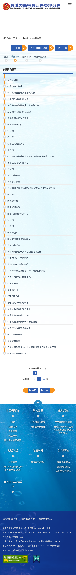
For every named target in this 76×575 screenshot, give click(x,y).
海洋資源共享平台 (12, 484)
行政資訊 (25, 38)
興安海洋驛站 (63, 466)
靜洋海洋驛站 (63, 462)
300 (44, 379)
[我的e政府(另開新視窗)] (36, 559)
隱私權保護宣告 (10, 518)
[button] (70, 5)
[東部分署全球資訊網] (32, 6)
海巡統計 (38, 450)
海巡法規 (12, 450)
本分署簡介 (12, 410)
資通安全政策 (45, 518)
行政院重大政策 (38, 422)
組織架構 (12, 426)
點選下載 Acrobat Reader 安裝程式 (45, 545)
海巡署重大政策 (38, 426)
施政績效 (63, 410)
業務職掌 (12, 431)
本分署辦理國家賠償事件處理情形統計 (12, 468)
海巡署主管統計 (38, 462)
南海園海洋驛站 (63, 471)
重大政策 (38, 410)
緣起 (13, 422)
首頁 (15, 38)
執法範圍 (12, 435)
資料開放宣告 (28, 518)
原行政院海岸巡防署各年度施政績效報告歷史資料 (63, 430)
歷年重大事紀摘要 (12, 440)
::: (0, 39)
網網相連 (36, 38)
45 (39, 379)
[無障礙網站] (15, 559)
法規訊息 (12, 462)
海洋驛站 (63, 450)
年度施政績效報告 (63, 422)
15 (34, 379)
